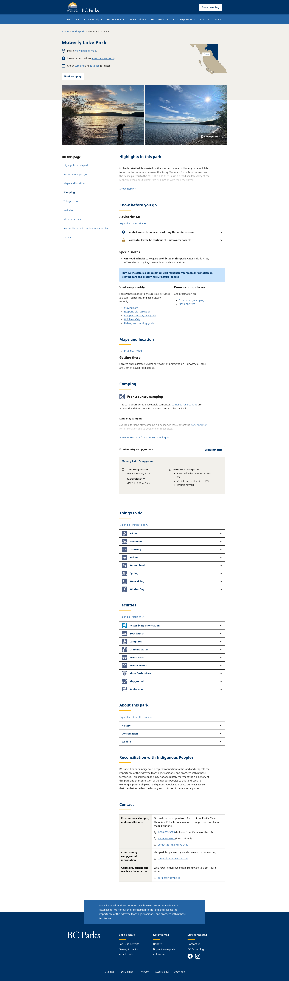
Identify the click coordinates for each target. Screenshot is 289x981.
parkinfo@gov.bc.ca (169, 877)
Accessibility (162, 971)
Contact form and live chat (173, 844)
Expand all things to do (133, 524)
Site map (110, 971)
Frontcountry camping (191, 300)
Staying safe (131, 307)
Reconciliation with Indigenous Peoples (86, 228)
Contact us (194, 944)
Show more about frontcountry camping (143, 437)
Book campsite (213, 449)
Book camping (73, 76)
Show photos (212, 136)
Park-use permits (129, 944)
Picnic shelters (187, 304)
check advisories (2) (103, 58)
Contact (68, 237)
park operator (199, 425)
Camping (69, 192)
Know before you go (75, 174)
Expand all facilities (131, 616)
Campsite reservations (184, 404)
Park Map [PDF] (133, 351)
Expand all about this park (135, 717)
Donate (157, 944)
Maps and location (74, 183)
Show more (126, 188)
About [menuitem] (202, 19)
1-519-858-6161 (166, 838)
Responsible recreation (137, 311)
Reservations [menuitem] (114, 19)
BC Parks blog (196, 949)
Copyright (179, 971)
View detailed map (85, 50)
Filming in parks (128, 949)
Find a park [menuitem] (73, 19)
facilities (94, 65)
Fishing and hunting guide (139, 323)
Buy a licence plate (164, 949)
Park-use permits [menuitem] (182, 19)
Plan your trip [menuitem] (91, 19)
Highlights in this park (76, 165)
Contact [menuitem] (218, 19)
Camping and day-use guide (140, 315)
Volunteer (159, 954)
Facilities (68, 210)
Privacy (144, 971)
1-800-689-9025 (166, 832)
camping (80, 65)
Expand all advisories (132, 223)
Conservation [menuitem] (136, 19)
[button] (172, 232)
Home (65, 31)
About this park (72, 219)
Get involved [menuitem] (158, 19)
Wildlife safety (132, 319)
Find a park (78, 31)
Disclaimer (127, 971)
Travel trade (126, 954)
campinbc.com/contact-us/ (173, 858)
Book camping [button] (210, 7)
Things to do (71, 201)
